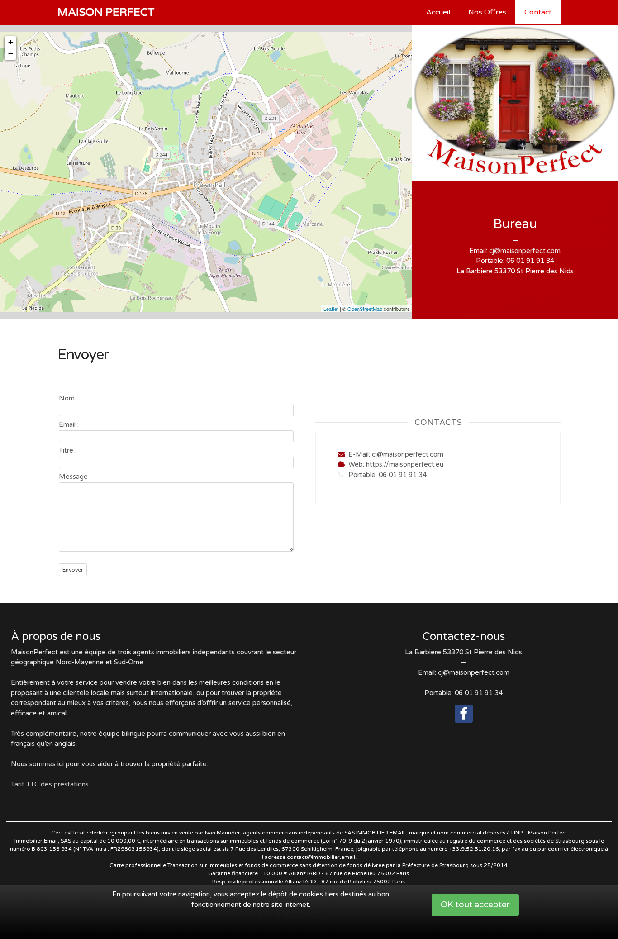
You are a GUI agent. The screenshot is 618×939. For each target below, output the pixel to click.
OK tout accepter (475, 905)
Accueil (438, 12)
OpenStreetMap (364, 308)
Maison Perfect (106, 12)
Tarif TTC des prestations (50, 784)
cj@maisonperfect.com (525, 251)
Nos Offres (487, 12)
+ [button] (10, 42)
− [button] (10, 53)
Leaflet (330, 308)
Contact (537, 12)
